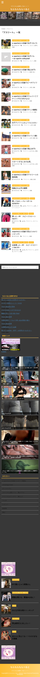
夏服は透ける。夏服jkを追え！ (23, 597)
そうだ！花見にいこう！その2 (11, 303)
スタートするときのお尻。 (22, 162)
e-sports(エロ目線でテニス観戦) (24, 110)
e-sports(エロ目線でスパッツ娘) (24, 136)
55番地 (3, 352)
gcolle (24, 206)
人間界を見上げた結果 (8, 327)
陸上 (34, 72)
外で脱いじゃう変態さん (21, 584)
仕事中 (35, 45)
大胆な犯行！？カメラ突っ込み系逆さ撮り (15, 320)
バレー (31, 61)
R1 (26, 250)
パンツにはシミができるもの (11, 310)
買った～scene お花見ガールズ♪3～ (13, 300)
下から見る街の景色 (8, 307)
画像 (13, 47)
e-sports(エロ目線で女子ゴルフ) (24, 43)
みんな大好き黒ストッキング (23, 610)
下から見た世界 (6, 317)
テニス (31, 112)
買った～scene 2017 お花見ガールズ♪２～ (16, 330)
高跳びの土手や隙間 (19, 188)
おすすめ (31, 151)
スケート (35, 221)
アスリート (26, 45)
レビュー (17, 207)
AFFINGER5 (20, 674)
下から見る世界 (6, 324)
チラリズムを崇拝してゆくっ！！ (20, 670)
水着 (30, 87)
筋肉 (34, 179)
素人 (37, 138)
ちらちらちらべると (20, 9)
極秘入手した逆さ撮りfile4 (10, 313)
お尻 (31, 125)
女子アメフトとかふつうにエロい (24, 123)
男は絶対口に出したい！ (21, 623)
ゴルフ (31, 45)
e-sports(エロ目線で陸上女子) (23, 70)
